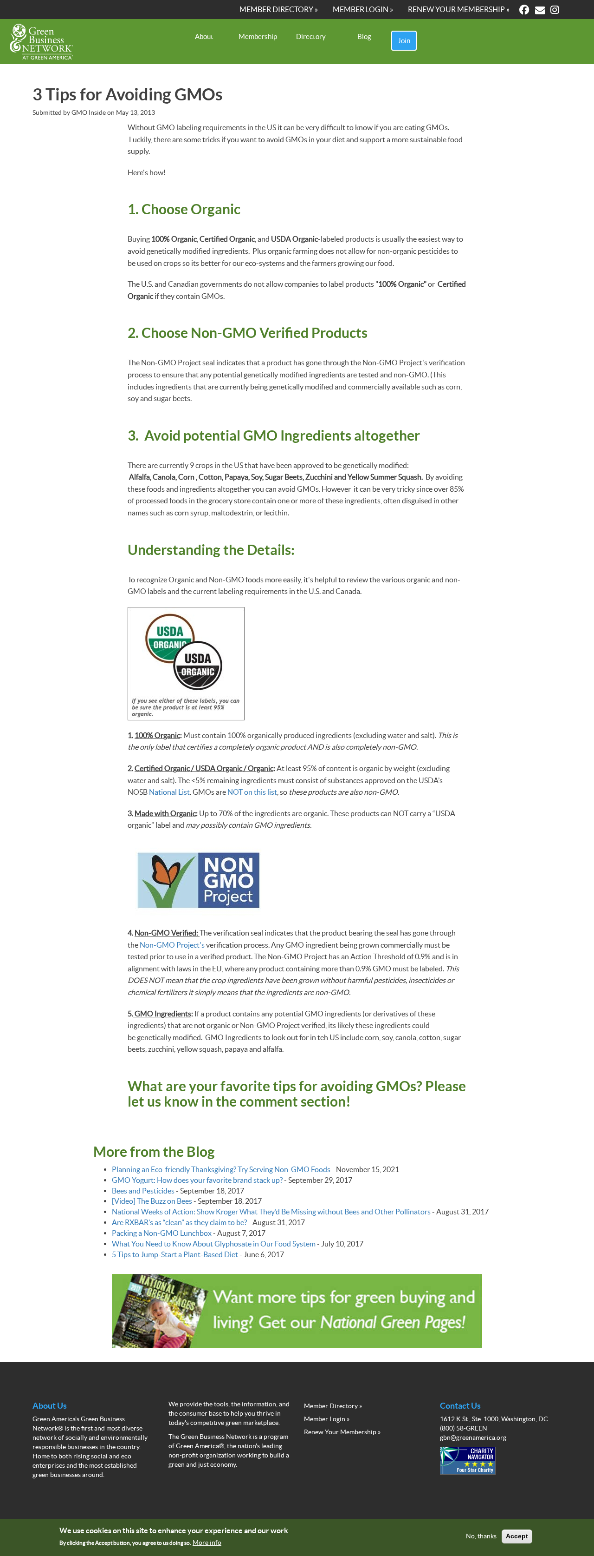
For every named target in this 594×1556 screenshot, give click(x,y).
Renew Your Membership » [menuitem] (459, 9)
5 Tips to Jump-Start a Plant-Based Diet (175, 1254)
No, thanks (481, 1536)
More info (207, 1542)
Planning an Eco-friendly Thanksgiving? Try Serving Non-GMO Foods (221, 1169)
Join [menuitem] (404, 41)
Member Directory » (333, 1406)
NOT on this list (252, 792)
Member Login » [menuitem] (363, 9)
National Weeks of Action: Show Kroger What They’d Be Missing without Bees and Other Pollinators (271, 1211)
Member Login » (326, 1419)
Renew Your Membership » (342, 1432)
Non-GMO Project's (172, 945)
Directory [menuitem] (311, 36)
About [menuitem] (204, 36)
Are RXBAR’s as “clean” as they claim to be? (179, 1222)
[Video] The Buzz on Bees (152, 1201)
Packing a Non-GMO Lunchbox (162, 1233)
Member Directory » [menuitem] (278, 9)
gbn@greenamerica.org (473, 1437)
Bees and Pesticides (143, 1191)
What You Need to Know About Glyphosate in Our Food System (214, 1244)
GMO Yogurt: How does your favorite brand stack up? (197, 1180)
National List (169, 792)
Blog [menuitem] (364, 36)
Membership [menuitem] (258, 36)
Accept (517, 1536)
